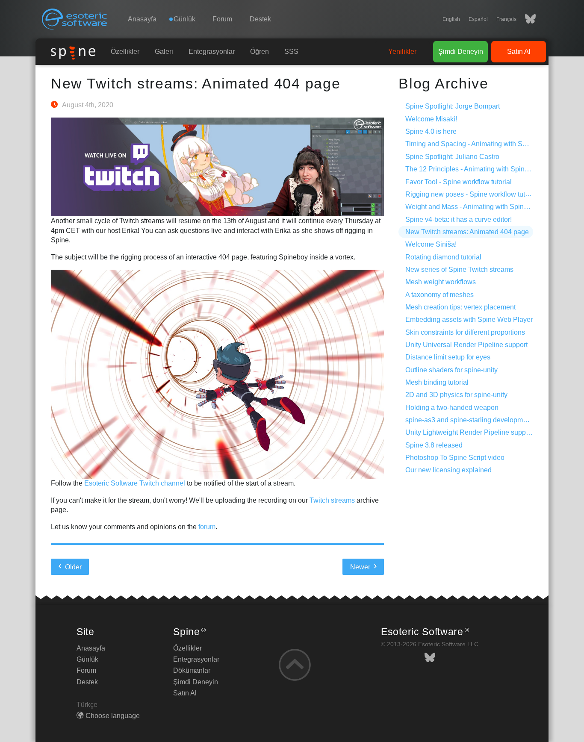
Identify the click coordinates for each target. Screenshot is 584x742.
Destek (260, 19)
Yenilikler (402, 51)
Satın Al (519, 51)
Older (72, 567)
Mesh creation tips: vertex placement (460, 307)
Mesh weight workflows (440, 282)
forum (206, 526)
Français (506, 19)
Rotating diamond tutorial (443, 257)
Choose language (113, 715)
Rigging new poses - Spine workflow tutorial (471, 194)
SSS (291, 51)
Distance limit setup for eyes (447, 357)
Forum (222, 19)
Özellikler (125, 51)
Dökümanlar (191, 670)
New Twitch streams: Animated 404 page (195, 83)
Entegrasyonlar (212, 51)
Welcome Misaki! (431, 119)
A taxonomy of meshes (439, 294)
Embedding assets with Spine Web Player (469, 319)
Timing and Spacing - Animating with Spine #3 (475, 143)
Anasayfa (142, 19)
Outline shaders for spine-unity (451, 370)
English (451, 19)
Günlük (87, 659)
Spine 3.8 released (434, 445)
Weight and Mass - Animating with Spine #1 (471, 206)
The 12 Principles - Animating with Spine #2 (471, 169)
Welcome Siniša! (431, 244)
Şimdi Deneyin (460, 51)
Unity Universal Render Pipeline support (466, 344)
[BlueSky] (526, 19)
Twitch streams (332, 500)
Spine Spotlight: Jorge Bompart (452, 106)
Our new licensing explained (448, 470)
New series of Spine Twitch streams (459, 269)
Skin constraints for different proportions (465, 332)
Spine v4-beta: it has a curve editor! (458, 219)
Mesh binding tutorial (437, 382)
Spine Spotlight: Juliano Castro (452, 156)
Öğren (259, 51)
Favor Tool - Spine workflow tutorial (458, 182)
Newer (361, 567)
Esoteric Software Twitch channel (134, 483)
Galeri (164, 51)
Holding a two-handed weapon (451, 407)
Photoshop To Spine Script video (454, 457)
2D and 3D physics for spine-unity (456, 394)
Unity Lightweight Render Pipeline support (469, 432)
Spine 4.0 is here (431, 131)
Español (478, 19)
